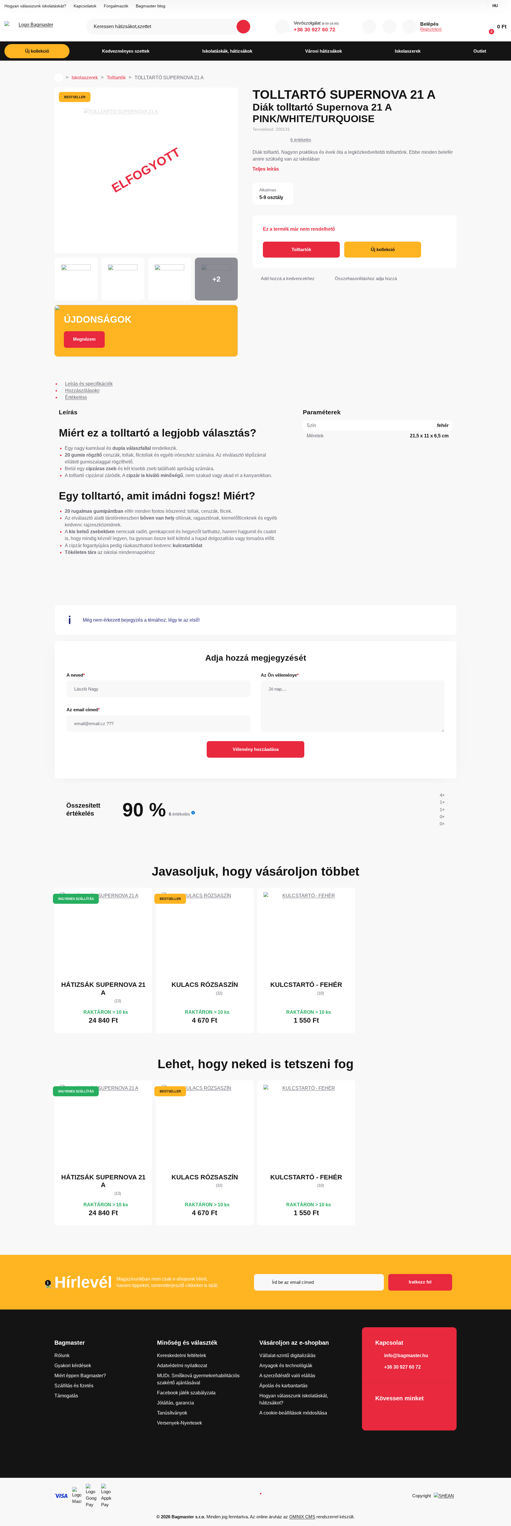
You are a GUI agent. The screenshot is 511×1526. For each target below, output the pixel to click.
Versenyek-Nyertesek (179, 1422)
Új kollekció (383, 249)
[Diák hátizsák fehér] (103, 935)
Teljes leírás (266, 169)
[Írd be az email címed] (319, 1282)
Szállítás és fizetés (73, 1385)
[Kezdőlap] (58, 77)
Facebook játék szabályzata (186, 1392)
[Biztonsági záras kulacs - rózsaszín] (205, 935)
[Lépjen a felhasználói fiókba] (409, 27)
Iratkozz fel (420, 1281)
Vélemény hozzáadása (256, 749)
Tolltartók (116, 77)
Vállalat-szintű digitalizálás (287, 1355)
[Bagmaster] (33, 26)
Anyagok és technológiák (285, 1365)
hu (495, 6)
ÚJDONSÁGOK (98, 319)
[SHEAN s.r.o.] (445, 1496)
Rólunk (61, 1355)
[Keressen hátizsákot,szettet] (169, 27)
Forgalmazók (116, 6)
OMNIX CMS (302, 1516)
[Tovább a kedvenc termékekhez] (389, 27)
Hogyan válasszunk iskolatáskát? (35, 6)
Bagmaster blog (150, 6)
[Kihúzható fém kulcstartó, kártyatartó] (306, 935)
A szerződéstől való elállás (287, 1375)
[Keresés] (243, 26)
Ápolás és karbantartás (283, 1385)
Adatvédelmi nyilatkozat (182, 1365)
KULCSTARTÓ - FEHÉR (306, 984)
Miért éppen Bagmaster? (80, 1375)
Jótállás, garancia (175, 1402)
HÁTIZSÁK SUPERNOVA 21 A (103, 988)
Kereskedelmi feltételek (181, 1355)
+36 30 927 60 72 (314, 30)
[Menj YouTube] (398, 1414)
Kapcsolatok (85, 6)
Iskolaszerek (85, 77)
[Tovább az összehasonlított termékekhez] (369, 27)
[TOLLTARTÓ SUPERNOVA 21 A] (146, 170)
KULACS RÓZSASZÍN (205, 984)
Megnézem (84, 339)
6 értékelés (300, 140)
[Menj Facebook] (381, 1414)
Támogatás (66, 1395)
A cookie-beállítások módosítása (293, 1412)
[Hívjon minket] (282, 27)
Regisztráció (431, 29)
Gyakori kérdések (72, 1365)
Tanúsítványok (172, 1412)
